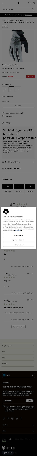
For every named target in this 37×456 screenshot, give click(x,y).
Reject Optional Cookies (18, 240)
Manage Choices (18, 235)
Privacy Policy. (18, 230)
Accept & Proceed (18, 244)
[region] (18, 228)
